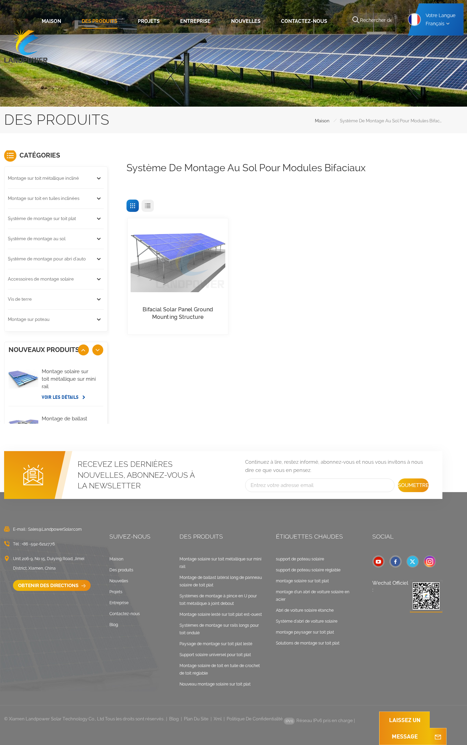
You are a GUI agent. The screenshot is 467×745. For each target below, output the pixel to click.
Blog (113, 624)
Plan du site (196, 718)
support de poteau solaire (300, 559)
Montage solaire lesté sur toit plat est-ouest (220, 614)
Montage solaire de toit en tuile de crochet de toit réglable (219, 669)
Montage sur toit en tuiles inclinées (43, 198)
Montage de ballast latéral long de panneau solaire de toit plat (220, 581)
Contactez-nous (304, 21)
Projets (149, 21)
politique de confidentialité (255, 718)
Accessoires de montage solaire (41, 279)
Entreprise (195, 21)
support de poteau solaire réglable (308, 570)
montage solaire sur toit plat (302, 581)
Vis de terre (20, 299)
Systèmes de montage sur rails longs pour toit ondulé (219, 629)
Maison (51, 21)
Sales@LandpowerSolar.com (55, 529)
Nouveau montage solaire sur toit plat (215, 684)
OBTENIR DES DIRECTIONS (49, 585)
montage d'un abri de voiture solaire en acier (312, 596)
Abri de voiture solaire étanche (305, 610)
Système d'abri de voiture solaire (306, 621)
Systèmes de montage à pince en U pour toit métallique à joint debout (218, 600)
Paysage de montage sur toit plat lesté (215, 643)
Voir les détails (61, 397)
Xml (218, 718)
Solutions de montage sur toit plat (307, 643)
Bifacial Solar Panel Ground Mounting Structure (178, 313)
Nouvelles (246, 21)
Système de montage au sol (36, 238)
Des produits (99, 21)
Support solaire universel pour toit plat (215, 654)
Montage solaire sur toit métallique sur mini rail (69, 379)
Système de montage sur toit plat (42, 218)
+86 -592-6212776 (38, 544)
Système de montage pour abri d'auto (47, 258)
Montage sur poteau (29, 319)
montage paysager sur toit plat (305, 632)
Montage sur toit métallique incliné (43, 178)
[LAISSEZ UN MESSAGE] (438, 736)
